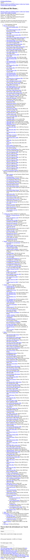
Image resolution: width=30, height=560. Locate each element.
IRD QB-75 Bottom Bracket (13, 215)
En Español (13, 5)
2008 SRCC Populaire (11, 134)
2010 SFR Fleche (10, 437)
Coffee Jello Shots (10, 301)
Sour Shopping (9, 325)
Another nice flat (10, 286)
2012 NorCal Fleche (11, 74)
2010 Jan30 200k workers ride (13, 447)
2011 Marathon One (11, 299)
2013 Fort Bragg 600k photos (13, 374)
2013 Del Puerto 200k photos (13, 366)
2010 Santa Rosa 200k (11, 108)
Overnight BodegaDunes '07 (13, 258)
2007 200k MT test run (11, 202)
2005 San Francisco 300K (12, 165)
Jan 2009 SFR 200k (11, 132)
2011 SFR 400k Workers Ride (13, 87)
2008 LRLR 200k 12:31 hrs (12, 199)
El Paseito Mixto (10, 177)
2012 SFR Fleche (10, 395)
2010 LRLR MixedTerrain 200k (13, 426)
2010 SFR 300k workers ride (13, 445)
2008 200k (8, 142)
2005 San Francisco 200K (12, 167)
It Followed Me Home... (6, 1)
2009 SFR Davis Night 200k (13, 457)
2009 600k (8, 123)
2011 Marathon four (11, 292)
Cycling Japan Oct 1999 (12, 279)
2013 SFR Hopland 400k (12, 376)
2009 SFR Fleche (10, 462)
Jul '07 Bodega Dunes (14, 500)
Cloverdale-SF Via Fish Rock (13, 242)
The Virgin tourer (10, 255)
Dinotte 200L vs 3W (11, 225)
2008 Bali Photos (10, 450)
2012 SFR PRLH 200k (11, 400)
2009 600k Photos (10, 459)
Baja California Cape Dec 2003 (13, 274)
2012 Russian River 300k (12, 75)
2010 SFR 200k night (11, 98)
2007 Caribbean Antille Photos (13, 478)
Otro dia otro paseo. (11, 516)
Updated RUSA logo (11, 290)
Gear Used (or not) (10, 487)
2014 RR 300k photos (11, 355)
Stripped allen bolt (10, 287)
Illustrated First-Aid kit (11, 233)
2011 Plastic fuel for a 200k (12, 95)
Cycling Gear (22, 4)
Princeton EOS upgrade (11, 223)
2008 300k (8, 140)
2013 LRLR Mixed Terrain (12, 181)
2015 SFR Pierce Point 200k (13, 32)
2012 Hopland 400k (11, 73)
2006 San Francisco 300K (12, 159)
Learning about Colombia (12, 249)
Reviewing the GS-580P (12, 220)
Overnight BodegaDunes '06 (13, 263)
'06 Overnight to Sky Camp (15, 507)
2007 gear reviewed (11, 228)
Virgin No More (10, 253)
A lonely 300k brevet (11, 111)
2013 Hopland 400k (11, 61)
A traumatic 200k (10, 119)
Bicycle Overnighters (11, 495)
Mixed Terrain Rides (11, 492)
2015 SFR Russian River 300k (13, 29)
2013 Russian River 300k (12, 65)
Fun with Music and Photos (12, 312)
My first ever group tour (14, 497)
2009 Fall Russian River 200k (13, 451)
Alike (9, 5)
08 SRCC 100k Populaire (12, 472)
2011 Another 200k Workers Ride (14, 92)
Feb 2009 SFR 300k (11, 129)
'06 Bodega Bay (13, 504)
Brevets (2, 4)
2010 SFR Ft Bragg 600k (12, 434)
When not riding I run (11, 424)
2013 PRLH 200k (10, 67)
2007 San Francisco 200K (12, 157)
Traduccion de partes (11, 518)
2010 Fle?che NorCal (11, 103)
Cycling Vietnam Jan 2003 (12, 269)
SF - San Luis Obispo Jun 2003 (13, 266)
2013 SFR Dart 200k (11, 57)
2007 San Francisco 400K (12, 152)
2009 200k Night (10, 121)
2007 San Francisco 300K (12, 154)
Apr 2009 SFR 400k (11, 127)
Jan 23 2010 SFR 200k (11, 116)
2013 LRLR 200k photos (12, 369)
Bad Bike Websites (10, 319)
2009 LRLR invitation (11, 196)
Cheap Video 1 (9, 236)
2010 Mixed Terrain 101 (12, 432)
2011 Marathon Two (11, 296)
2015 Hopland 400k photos (12, 334)
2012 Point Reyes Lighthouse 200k (14, 78)
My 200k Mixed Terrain (11, 484)
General (2, 5)
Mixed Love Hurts (10, 204)
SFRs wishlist (9, 145)
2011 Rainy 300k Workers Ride (13, 90)
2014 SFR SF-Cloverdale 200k (13, 35)
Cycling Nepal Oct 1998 (12, 282)
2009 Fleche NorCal (11, 124)
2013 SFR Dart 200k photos (12, 371)
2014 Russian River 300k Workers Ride (15, 46)
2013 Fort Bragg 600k (11, 58)
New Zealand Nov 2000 (12, 276)
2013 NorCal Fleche (11, 62)
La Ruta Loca (9, 514)
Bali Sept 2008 (9, 245)
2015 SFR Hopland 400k (12, 27)
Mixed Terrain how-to (11, 207)
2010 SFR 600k (10, 100)
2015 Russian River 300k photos (13, 337)
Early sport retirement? (11, 309)
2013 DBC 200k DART (12, 52)
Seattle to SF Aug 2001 (11, 271)
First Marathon (9, 300)
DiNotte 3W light (10, 230)
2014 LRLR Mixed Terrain (12, 178)
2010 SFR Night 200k (11, 429)
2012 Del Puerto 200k (11, 70)
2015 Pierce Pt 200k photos (12, 340)
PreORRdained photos (11, 353)
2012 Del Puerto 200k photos (13, 384)
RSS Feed (5, 524)
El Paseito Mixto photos (11, 361)
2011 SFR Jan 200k (11, 421)
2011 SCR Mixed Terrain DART (13, 81)
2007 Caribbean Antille (11, 246)
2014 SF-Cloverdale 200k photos (14, 342)
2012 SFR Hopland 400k (12, 392)
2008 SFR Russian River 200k (13, 475)
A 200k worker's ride (11, 113)
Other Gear (9, 483)
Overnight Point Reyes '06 (12, 261)
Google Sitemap (7, 521)
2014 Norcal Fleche (11, 40)
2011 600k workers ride (11, 408)
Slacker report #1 (10, 307)
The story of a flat (10, 326)
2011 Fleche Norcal (10, 86)
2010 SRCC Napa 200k (11, 442)
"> (4, 24)
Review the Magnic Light (12, 217)
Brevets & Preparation (11, 489)
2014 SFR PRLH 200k (11, 358)
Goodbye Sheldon (10, 315)
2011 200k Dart (10, 405)
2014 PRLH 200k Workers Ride (13, 49)
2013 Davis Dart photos (11, 363)
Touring (27, 4)
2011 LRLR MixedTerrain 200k (13, 403)
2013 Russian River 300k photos (13, 382)
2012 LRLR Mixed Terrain (12, 183)
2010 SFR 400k (10, 106)
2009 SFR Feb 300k (11, 467)
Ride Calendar (9, 174)
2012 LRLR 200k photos (12, 390)
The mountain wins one (11, 209)
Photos (6, 5)
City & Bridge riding (11, 509)
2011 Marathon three (11, 294)
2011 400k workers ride (11, 413)
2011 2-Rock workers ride (12, 418)
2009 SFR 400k (10, 464)
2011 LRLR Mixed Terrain (12, 186)
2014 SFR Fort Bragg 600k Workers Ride (16, 37)
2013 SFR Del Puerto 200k (12, 54)
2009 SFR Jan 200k (11, 470)
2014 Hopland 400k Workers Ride (14, 41)
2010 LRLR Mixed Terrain (12, 190)
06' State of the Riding (11, 324)
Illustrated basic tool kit (11, 238)
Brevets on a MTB (10, 146)
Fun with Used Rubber (11, 304)
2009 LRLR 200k (10, 194)
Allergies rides (9, 316)
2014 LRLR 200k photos (12, 345)
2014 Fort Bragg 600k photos (13, 347)
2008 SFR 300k (10, 480)
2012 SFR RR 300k (11, 397)
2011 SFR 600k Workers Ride (13, 83)
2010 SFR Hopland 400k (12, 440)
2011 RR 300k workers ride (12, 416)
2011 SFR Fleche (10, 411)
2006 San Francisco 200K (12, 162)
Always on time (10, 329)
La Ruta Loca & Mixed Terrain (11, 4)
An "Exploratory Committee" (13, 321)
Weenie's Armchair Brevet (12, 149)
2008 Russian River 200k (12, 137)
